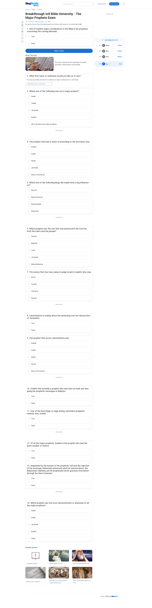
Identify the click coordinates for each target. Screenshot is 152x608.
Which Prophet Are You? (56, 563)
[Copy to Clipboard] (23, 38)
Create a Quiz (114, 4)
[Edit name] (110, 64)
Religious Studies (39, 21)
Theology (30, 21)
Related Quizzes (31, 547)
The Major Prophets (32, 563)
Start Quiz (59, 51)
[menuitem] (102, 4)
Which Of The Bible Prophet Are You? (82, 581)
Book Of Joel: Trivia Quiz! (33, 581)
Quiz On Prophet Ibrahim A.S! (81, 563)
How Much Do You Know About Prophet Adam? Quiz (58, 581)
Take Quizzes (101, 4)
